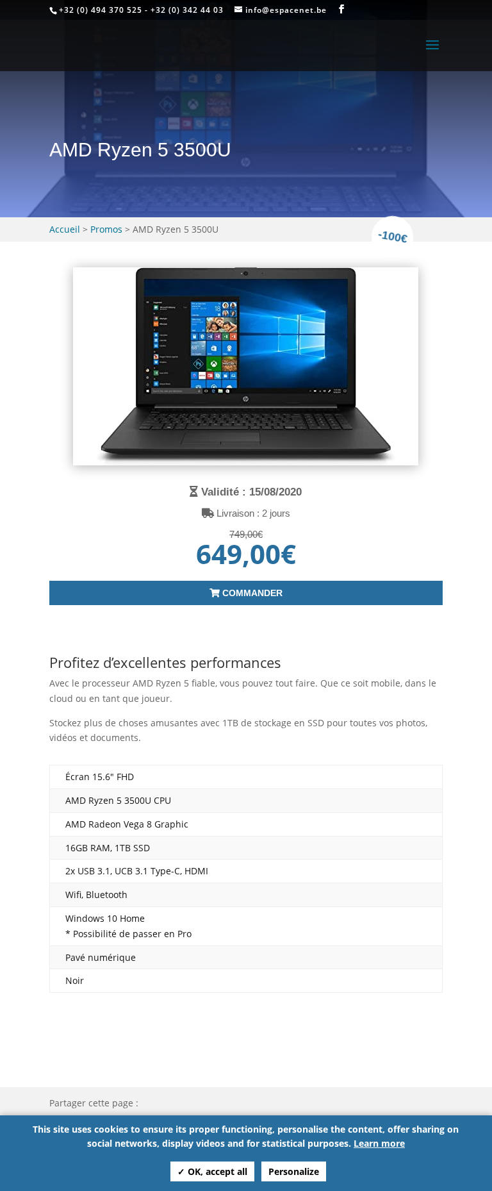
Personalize (293, 1171)
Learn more (379, 1143)
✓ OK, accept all (212, 1171)
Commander (251, 593)
